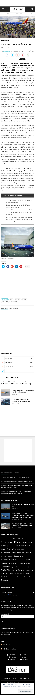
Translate (14, 595)
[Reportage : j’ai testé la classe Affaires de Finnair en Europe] (5, 526)
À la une (9, 13)
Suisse (3, 576)
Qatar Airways (9, 573)
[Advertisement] (17, 3)
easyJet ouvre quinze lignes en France (20, 481)
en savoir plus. (7, 687)
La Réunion (4, 563)
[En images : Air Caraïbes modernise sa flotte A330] (5, 402)
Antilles (13, 546)
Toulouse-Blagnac (28, 576)
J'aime (31, 358)
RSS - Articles (7, 645)
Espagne (10, 556)
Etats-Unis (5, 301)
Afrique (24, 539)
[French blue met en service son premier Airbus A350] (5, 392)
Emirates (3, 556)
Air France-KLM (27, 542)
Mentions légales (25, 678)
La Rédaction (6, 51)
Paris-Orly (29, 570)
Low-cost (13, 563)
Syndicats (20, 576)
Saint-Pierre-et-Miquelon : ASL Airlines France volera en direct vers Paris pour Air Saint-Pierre (23, 515)
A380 (19, 539)
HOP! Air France (15, 560)
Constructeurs (5, 40)
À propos (7, 678)
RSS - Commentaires (9, 649)
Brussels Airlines (6, 552)
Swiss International (11, 576)
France (5, 559)
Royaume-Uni (19, 573)
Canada (14, 552)
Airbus (5, 542)
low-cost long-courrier (25, 563)
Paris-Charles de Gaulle (12, 570)
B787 (29, 546)
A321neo (9, 539)
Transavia (4, 580)
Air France (16, 542)
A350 (14, 539)
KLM (28, 560)
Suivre (31, 362)
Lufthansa (6, 567)
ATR (17, 546)
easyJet (28, 552)
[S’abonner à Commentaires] (1, 649)
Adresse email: (5, 614)
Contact (15, 678)
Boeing (24, 299)
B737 (11, 299)
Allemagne (5, 546)
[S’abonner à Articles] (1, 645)
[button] (32, 9)
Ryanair (27, 573)
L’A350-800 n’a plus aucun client (19, 477)
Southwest (13, 301)
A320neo (3, 539)
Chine (19, 552)
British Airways (19, 549)
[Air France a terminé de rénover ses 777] (5, 507)
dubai (23, 552)
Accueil (3, 13)
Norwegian (27, 567)
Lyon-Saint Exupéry (17, 567)
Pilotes (2, 573)
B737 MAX (17, 299)
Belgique (3, 549)
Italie (23, 560)
